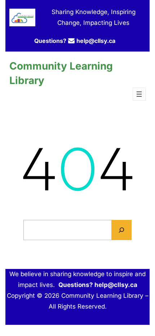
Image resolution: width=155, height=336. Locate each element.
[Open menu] (139, 94)
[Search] (121, 230)
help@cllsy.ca (95, 40)
